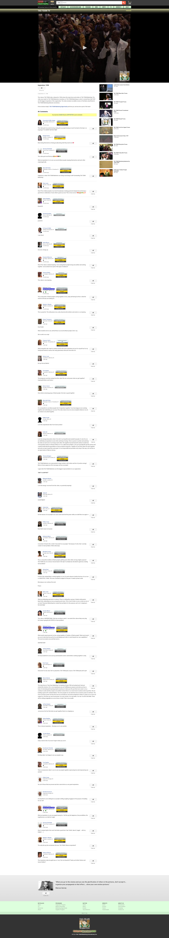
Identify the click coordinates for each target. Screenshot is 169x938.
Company (120, 908)
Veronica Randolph (47, 148)
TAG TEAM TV (44, 11)
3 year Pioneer (60, 523)
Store (39, 904)
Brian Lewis (45, 183)
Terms (104, 908)
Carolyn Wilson (46, 610)
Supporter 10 (59, 213)
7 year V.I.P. (58, 184)
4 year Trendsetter (59, 734)
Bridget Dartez (46, 135)
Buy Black (63, 7)
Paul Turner (45, 663)
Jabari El (45, 493)
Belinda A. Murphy (47, 304)
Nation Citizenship (60, 906)
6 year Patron (62, 342)
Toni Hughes (46, 370)
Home (103, 904)
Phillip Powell (46, 417)
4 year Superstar (65, 169)
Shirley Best (46, 569)
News (96, 7)
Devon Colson (46, 386)
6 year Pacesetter (59, 433)
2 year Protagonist (62, 457)
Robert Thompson (47, 319)
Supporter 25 (59, 242)
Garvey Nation (121, 906)
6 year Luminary (60, 305)
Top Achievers (86, 909)
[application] (84, 48)
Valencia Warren (47, 852)
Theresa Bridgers (47, 456)
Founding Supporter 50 (58, 183)
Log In (52, 1)
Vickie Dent (45, 507)
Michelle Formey (47, 551)
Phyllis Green (46, 777)
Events (104, 7)
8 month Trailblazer (60, 258)
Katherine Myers (47, 536)
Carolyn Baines (46, 733)
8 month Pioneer (61, 274)
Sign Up (52, 4)
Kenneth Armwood (47, 791)
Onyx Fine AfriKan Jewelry (49, 289)
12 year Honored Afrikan (61, 289)
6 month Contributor (59, 244)
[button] (84, 48)
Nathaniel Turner (47, 287)
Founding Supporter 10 (60, 136)
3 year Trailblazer (59, 137)
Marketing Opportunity (61, 908)
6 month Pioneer (59, 215)
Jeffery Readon (46, 648)
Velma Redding (46, 198)
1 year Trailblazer (60, 650)
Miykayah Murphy (47, 478)
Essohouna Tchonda (48, 748)
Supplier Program (60, 909)
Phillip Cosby (46, 522)
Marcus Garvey (61, 888)
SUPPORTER (70, 114)
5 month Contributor (61, 229)
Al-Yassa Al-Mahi (47, 228)
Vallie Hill (45, 432)
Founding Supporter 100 (62, 341)
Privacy (104, 906)
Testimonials (105, 909)
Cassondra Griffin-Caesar (49, 120)
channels (128, 10)
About (127, 7)
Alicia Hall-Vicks (47, 167)
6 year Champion (58, 200)
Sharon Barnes (46, 678)
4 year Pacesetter (59, 571)
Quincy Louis (46, 356)
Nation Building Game (75, 7)
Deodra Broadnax (47, 213)
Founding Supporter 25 (62, 120)
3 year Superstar (61, 679)
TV (111, 7)
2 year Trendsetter (60, 749)
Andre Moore (46, 242)
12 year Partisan (61, 372)
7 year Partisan (60, 612)
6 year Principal (59, 664)
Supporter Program (60, 904)
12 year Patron (62, 121)
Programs (88, 7)
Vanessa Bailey (46, 272)
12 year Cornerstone (61, 537)
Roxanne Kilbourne (47, 257)
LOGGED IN (61, 114)
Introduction (121, 904)
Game (84, 904)
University (118, 7)
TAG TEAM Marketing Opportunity (58, 106)
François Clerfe (46, 340)
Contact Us (121, 909)
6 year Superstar (60, 387)
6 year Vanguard (61, 150)
